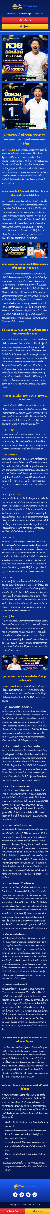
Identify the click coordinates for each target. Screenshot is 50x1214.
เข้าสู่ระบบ (25, 26)
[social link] (15, 1194)
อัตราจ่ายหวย (38, 14)
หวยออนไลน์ (11, 14)
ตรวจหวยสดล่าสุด (25, 14)
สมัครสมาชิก (25, 20)
